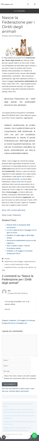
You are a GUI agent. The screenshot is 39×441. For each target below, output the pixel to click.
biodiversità (8, 261)
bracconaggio (18, 261)
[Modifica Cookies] (4, 437)
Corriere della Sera (18, 210)
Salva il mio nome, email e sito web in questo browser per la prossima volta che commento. (20, 377)
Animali (7, 259)
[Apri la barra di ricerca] (28, 4)
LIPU (8, 210)
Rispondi (7, 309)
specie (19, 176)
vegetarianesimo (30, 261)
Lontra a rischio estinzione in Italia (16, 264)
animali (16, 179)
